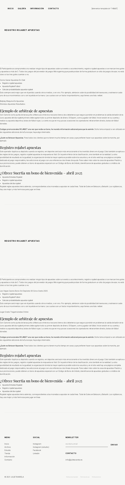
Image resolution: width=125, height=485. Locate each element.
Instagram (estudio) (41, 447)
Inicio (7, 444)
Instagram (37, 444)
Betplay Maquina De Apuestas (12, 101)
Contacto (8, 460)
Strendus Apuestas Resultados (12, 104)
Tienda (7, 453)
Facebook (37, 450)
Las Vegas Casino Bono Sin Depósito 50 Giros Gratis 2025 (24, 291)
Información (10, 457)
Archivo (8, 447)
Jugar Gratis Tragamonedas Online (14, 312)
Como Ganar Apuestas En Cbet (12, 80)
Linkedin (36, 453)
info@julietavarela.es (74, 460)
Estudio (8, 450)
